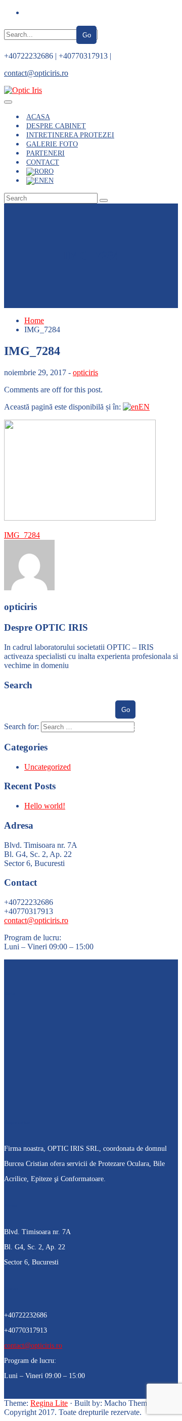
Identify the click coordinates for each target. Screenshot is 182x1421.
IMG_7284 (22, 535)
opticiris (85, 372)
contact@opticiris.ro (36, 73)
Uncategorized (47, 767)
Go (86, 35)
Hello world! (44, 805)
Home (34, 320)
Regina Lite (49, 1403)
